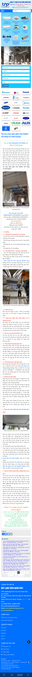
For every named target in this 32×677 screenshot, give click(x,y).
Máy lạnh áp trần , (15, 662)
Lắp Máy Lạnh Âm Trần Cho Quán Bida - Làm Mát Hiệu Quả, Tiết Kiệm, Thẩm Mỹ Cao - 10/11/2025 (16, 566)
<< (11, 572)
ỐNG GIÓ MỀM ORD (6, 669)
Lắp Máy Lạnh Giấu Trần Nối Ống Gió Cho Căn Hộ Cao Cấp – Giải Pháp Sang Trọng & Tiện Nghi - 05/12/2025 (16, 560)
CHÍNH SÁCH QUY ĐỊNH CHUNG (9, 617)
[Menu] (2, 11)
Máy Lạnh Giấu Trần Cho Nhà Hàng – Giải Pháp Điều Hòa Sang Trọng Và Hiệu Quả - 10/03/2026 (15, 545)
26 (14, 575)
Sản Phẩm (3, 633)
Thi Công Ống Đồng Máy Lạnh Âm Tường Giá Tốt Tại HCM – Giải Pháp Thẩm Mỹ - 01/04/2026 (16, 542)
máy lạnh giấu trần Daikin (17, 143)
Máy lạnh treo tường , (6, 660)
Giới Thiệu (3, 630)
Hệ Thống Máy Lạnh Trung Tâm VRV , (10, 665)
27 (17, 575)
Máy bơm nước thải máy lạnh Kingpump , (10, 667)
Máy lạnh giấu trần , (5, 662)
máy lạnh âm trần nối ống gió (19, 409)
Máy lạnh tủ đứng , (25, 662)
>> (22, 575)
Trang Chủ (3, 627)
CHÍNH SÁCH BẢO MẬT (7, 620)
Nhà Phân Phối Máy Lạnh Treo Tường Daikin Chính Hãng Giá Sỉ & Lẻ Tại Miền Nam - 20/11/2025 (15, 563)
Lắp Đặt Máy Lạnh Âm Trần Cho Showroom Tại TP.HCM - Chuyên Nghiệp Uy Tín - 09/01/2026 (16, 554)
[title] (4, 675)
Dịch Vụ (3, 636)
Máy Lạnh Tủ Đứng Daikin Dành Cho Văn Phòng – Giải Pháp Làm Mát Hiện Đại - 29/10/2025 (16, 569)
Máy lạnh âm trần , (16, 660)
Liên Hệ (3, 638)
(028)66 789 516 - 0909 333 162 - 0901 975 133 (23, 5)
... (11, 575)
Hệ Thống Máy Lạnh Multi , (7, 664)
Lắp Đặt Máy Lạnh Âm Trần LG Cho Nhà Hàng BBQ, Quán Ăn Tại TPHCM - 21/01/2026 (15, 551)
